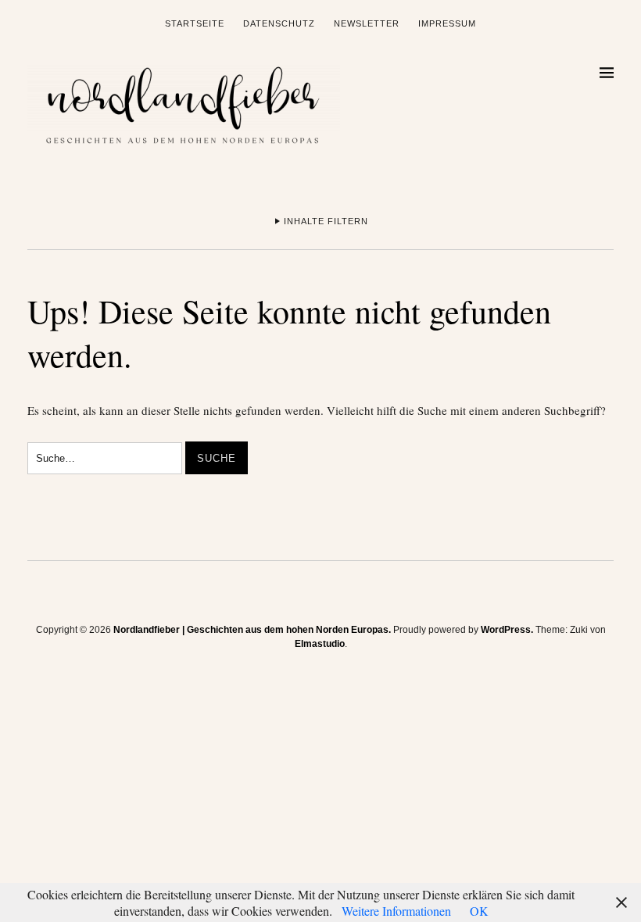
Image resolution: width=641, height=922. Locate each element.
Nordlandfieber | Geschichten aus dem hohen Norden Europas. (252, 629)
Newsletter (366, 23)
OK (479, 910)
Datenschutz (279, 23)
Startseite (194, 23)
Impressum (447, 23)
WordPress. (507, 629)
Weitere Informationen (396, 910)
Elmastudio (320, 643)
